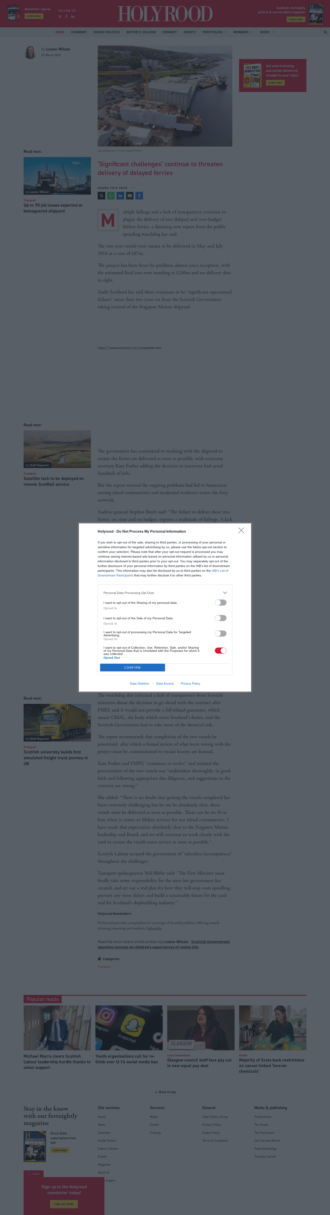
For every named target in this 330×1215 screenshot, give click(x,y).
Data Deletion (139, 683)
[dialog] (165, 607)
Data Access (165, 683)
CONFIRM (132, 667)
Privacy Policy (190, 683)
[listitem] (165, 592)
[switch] (221, 603)
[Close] (242, 532)
